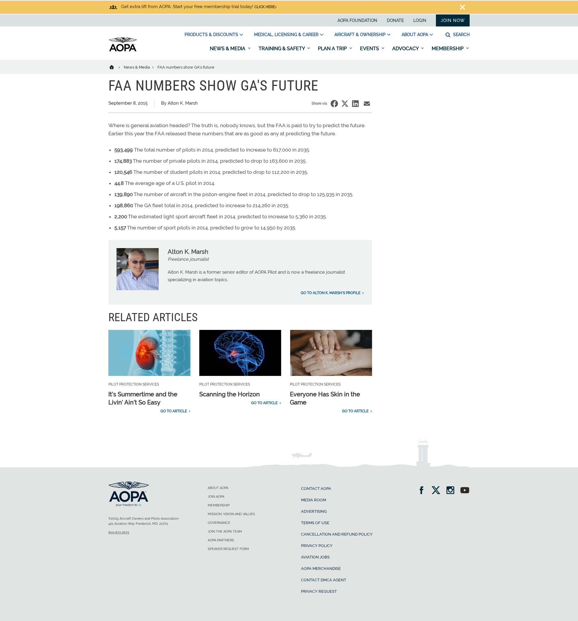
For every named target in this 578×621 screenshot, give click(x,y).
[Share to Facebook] (334, 103)
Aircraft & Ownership (360, 34)
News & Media (228, 48)
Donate (395, 20)
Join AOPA (216, 497)
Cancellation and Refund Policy (337, 534)
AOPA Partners (221, 540)
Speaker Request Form (228, 549)
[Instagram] (452, 491)
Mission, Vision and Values (231, 514)
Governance (219, 523)
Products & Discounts (211, 34)
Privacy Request (319, 591)
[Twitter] (438, 491)
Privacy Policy (317, 545)
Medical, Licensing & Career (286, 34)
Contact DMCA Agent (323, 580)
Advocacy (406, 48)
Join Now (453, 20)
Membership (448, 48)
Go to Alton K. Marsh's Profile (330, 293)
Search (461, 34)
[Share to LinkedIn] (355, 103)
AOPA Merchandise (321, 568)
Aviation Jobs (315, 557)
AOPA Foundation (357, 20)
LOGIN (419, 20)
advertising (314, 511)
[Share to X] (345, 103)
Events (370, 48)
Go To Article (173, 411)
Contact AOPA (316, 488)
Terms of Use (315, 523)
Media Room (313, 500)
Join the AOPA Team (225, 531)
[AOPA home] (122, 50)
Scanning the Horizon (229, 394)
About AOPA (415, 34)
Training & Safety (282, 48)
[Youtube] (465, 491)
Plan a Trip (333, 48)
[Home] (115, 67)
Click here (264, 7)
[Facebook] (423, 491)
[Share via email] (367, 103)
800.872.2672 (118, 533)
